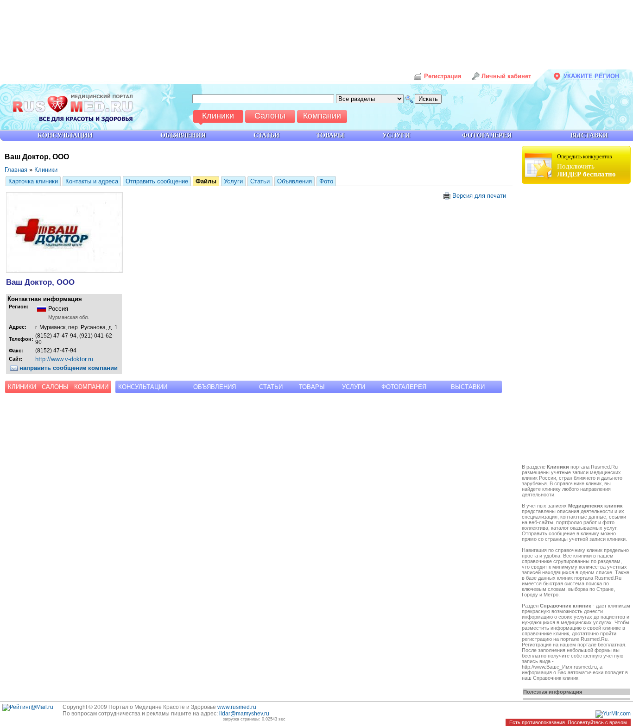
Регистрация (443, 76)
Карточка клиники (33, 181)
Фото (326, 181)
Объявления (294, 181)
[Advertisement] (577, 325)
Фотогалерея (403, 386)
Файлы (206, 181)
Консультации (142, 386)
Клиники (45, 169)
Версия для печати (478, 195)
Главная (16, 169)
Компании (91, 386)
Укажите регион (591, 76)
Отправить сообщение (157, 181)
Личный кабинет (506, 76)
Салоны (55, 386)
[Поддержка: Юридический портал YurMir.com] (613, 713)
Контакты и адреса (91, 181)
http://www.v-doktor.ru (64, 359)
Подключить (586, 165)
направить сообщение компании (68, 367)
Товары (312, 386)
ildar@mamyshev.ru (244, 713)
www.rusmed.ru (236, 707)
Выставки (468, 386)
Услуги (233, 181)
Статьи (260, 181)
